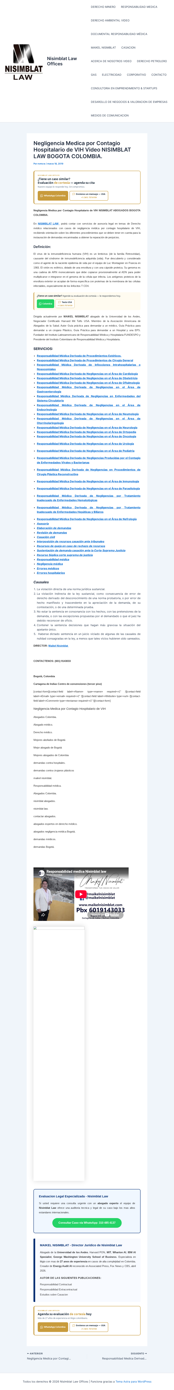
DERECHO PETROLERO (152, 61)
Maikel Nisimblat (58, 645)
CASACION (128, 47)
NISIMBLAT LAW (49, 223)
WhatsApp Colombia (55, 195)
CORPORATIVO (136, 74)
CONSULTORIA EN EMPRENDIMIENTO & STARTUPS (124, 88)
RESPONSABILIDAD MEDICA (139, 6)
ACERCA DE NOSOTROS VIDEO (111, 61)
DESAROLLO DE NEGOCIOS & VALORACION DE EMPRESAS (129, 102)
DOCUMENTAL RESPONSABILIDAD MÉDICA (119, 34)
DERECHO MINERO (103, 6)
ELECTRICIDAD (111, 74)
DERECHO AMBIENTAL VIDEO (110, 20)
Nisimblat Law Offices (62, 61)
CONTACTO (159, 74)
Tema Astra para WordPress (133, 1381)
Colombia (47, 303)
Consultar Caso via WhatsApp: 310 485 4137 (87, 1222)
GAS (94, 74)
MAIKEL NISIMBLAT (103, 47)
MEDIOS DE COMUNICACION (110, 115)
